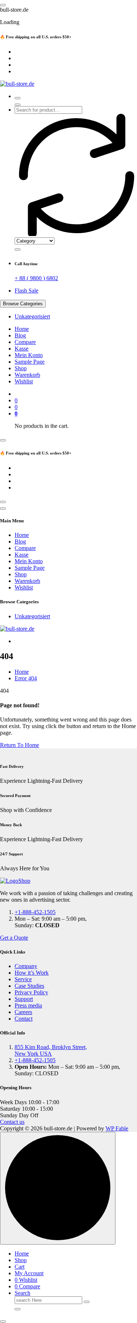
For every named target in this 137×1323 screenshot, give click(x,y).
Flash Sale (26, 290)
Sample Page (30, 362)
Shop (21, 368)
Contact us (12, 1122)
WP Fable (117, 1128)
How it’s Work (32, 973)
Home (22, 329)
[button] (3, 1321)
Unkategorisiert (32, 316)
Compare (25, 342)
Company (26, 966)
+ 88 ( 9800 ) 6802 (36, 278)
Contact (24, 1019)
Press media (28, 1005)
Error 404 (26, 678)
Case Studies (29, 986)
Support (24, 999)
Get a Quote (14, 938)
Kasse (21, 348)
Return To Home (19, 745)
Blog (20, 335)
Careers (23, 1012)
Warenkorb (27, 375)
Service (23, 979)
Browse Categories (23, 303)
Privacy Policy (31, 992)
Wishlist (24, 381)
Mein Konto (29, 355)
